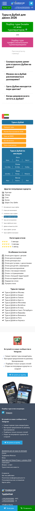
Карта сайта (6, 482)
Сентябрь (8, 167)
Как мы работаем (8, 475)
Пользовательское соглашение (13, 480)
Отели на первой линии (14, 278)
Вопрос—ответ (7, 465)
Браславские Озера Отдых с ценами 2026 (16, 460)
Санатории (5, 462)
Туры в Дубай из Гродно (14, 295)
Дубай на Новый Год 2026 (10, 226)
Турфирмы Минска (8, 455)
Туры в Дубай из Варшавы (15, 313)
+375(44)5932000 (22, 7)
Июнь (7, 160)
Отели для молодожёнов (14, 268)
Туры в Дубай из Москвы (14, 292)
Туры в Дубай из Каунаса (15, 320)
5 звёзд (15, 246)
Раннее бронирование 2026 (13, 131)
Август (27, 160)
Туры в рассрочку (10, 145)
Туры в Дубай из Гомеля (14, 297)
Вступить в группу (19, 375)
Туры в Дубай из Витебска (15, 305)
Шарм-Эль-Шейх (11, 202)
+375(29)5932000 (8, 498)
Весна (17, 178)
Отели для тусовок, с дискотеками (18, 263)
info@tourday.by (7, 504)
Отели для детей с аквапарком (17, 266)
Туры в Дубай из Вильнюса (15, 315)
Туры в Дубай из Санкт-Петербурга (18, 310)
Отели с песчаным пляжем (15, 271)
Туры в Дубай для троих (10, 223)
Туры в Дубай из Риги (13, 318)
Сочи (6, 197)
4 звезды (15, 244)
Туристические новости (10, 467)
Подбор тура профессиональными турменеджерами (17, 42)
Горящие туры (9, 127)
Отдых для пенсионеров (10, 210)
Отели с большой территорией (16, 276)
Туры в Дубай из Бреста (14, 300)
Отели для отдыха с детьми (15, 255)
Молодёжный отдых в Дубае (11, 207)
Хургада (8, 192)
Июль (17, 160)
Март (7, 180)
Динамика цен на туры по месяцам (14, 451)
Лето (18, 157)
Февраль (27, 174)
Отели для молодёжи (13, 258)
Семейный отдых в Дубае (10, 213)
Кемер (7, 195)
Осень (17, 164)
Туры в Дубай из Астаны (14, 308)
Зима (18, 171)
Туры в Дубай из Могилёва (15, 302)
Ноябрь (27, 167)
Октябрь (17, 167)
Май (27, 180)
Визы (4, 458)
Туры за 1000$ (9, 136)
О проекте (5, 473)
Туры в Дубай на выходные (11, 232)
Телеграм (10, 508)
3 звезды (14, 241)
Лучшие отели (10, 283)
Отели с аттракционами (14, 273)
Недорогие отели (11, 281)
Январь (17, 174)
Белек (7, 200)
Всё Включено (9, 140)
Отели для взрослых (13, 261)
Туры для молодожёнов (10, 220)
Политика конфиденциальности (13, 478)
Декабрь (7, 174)
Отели (4, 453)
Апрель (17, 180)
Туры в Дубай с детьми (10, 229)
